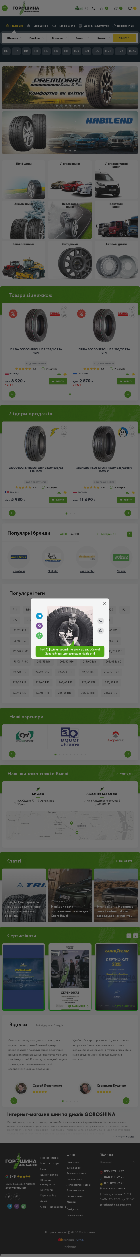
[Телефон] (100, 621)
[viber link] (39, 626)
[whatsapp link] (39, 635)
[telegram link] (39, 616)
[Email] (100, 630)
